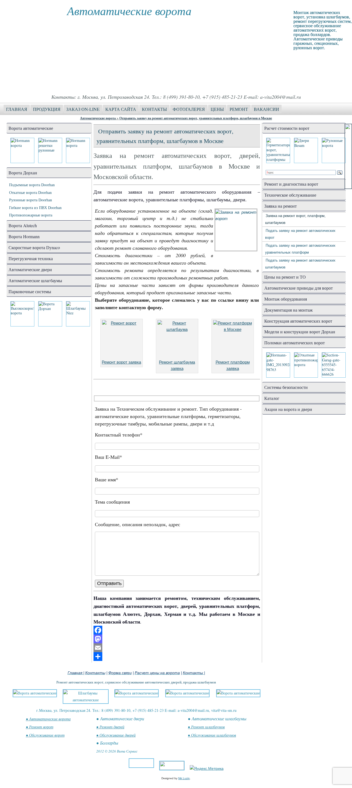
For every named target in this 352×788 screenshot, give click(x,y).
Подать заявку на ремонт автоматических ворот (300, 234)
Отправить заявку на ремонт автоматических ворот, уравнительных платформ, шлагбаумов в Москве (195, 118)
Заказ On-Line (83, 109)
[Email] (177, 647)
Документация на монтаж (288, 310)
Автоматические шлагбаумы (35, 280)
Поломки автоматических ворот (294, 342)
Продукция (47, 109)
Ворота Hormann (24, 236)
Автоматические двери (30, 269)
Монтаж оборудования (285, 299)
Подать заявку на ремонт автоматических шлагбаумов (300, 263)
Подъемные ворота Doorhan (32, 184)
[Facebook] (177, 630)
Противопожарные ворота (30, 215)
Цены (217, 109)
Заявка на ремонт (280, 206)
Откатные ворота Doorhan (30, 192)
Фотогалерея (189, 109)
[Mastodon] (177, 639)
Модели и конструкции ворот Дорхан (299, 331)
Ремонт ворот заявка (121, 362)
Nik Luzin (184, 778)
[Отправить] (177, 656)
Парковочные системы (30, 291)
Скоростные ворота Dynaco (34, 247)
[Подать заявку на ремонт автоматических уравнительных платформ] (233, 339)
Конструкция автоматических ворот (298, 321)
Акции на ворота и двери (288, 409)
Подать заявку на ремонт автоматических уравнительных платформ (300, 248)
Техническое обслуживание (290, 195)
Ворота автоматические (31, 128)
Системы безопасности (286, 387)
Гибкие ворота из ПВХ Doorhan (35, 207)
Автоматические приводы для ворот (298, 288)
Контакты (154, 109)
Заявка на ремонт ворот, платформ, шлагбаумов (295, 219)
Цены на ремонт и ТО (285, 277)
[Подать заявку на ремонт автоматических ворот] (121, 339)
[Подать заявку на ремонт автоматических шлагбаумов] (177, 339)
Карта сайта (120, 109)
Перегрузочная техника (31, 258)
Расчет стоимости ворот (286, 128)
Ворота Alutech (23, 225)
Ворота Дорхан (23, 172)
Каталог (271, 398)
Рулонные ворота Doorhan (30, 199)
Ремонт (239, 109)
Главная (16, 109)
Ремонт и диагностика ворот (291, 184)
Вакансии (266, 109)
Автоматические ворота (129, 10)
